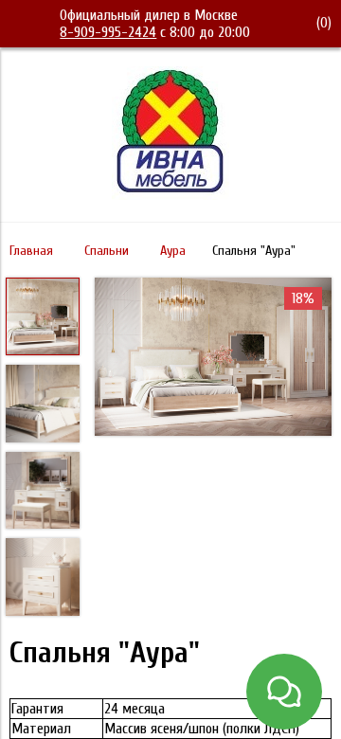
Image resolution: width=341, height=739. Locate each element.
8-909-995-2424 (108, 32)
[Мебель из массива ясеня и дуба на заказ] (170, 195)
